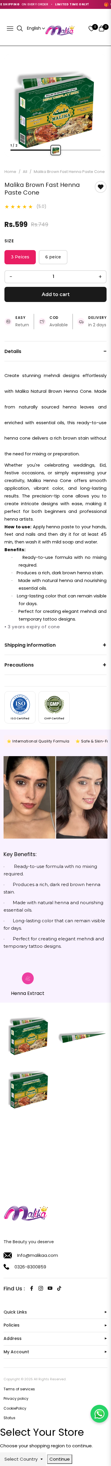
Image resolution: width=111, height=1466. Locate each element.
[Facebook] (31, 1288)
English (34, 28)
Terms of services (19, 1389)
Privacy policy (16, 1398)
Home (10, 171)
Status (9, 1417)
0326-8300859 (30, 1267)
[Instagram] (40, 1288)
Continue (59, 1459)
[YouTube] (50, 1288)
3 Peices (20, 257)
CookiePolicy (15, 1408)
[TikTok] (59, 1288)
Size (9, 241)
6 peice (53, 257)
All (25, 171)
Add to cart (56, 294)
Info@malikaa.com (37, 1255)
